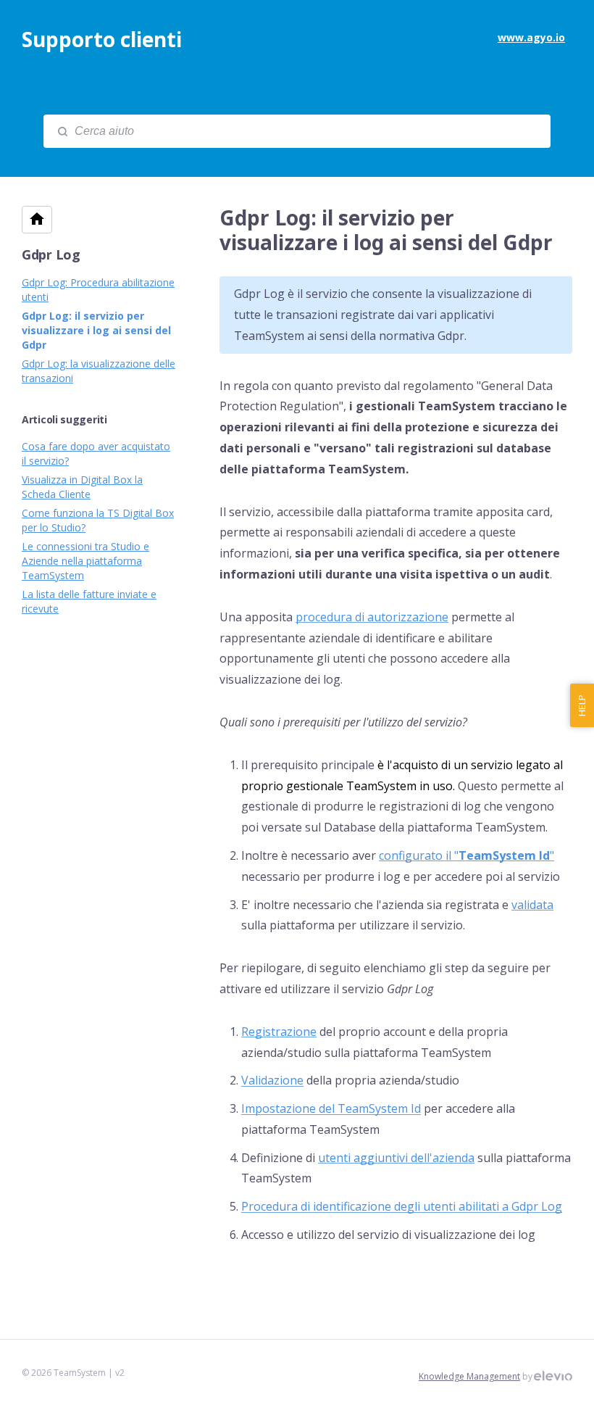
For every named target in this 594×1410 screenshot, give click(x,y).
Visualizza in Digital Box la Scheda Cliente (82, 487)
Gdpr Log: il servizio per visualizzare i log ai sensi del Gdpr (96, 330)
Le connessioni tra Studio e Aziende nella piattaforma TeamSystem (85, 560)
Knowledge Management (469, 1376)
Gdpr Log (51, 254)
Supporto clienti (102, 39)
